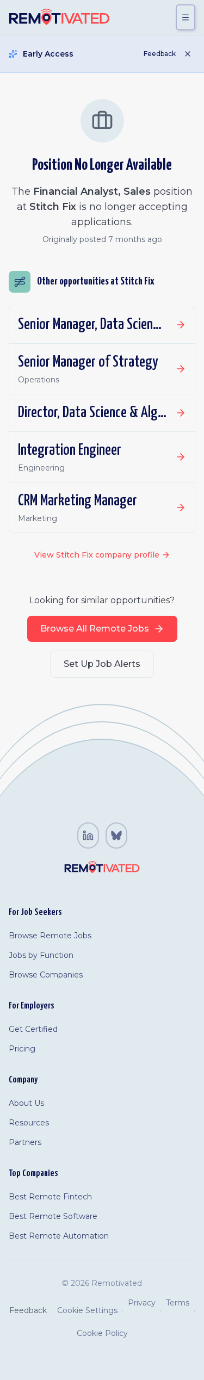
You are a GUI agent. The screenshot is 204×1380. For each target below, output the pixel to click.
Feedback (160, 53)
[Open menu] (185, 17)
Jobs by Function (41, 955)
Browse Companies (46, 975)
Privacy (142, 1303)
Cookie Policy (102, 1333)
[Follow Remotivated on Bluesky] (116, 835)
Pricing (22, 1049)
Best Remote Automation (59, 1236)
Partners (25, 1142)
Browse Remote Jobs (50, 935)
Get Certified (33, 1029)
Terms (177, 1303)
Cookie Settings (87, 1310)
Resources (29, 1123)
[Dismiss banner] (187, 54)
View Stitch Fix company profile (96, 555)
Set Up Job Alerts (102, 664)
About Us (26, 1103)
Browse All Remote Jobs (94, 628)
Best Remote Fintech (50, 1197)
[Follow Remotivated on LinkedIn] (88, 835)
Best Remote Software (53, 1216)
